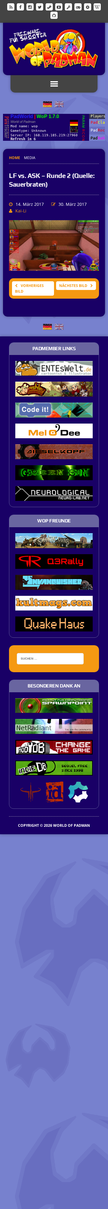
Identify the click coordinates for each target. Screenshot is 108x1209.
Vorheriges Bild (29, 288)
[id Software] (54, 798)
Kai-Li (20, 211)
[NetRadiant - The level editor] (54, 729)
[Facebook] (20, 6)
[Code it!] (54, 413)
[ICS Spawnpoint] (54, 709)
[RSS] (11, 6)
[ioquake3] (30, 798)
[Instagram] (30, 6)
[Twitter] (39, 6)
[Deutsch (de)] (47, 103)
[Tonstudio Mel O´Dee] (54, 434)
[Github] (54, 15)
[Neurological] (54, 497)
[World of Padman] (54, 49)
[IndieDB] (78, 6)
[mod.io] (87, 6)
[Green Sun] (54, 476)
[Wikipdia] (97, 6)
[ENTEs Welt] (54, 371)
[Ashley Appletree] (54, 392)
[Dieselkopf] (54, 455)
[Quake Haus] (54, 627)
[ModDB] (68, 6)
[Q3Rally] (54, 565)
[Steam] (49, 6)
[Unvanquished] (54, 585)
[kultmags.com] (54, 606)
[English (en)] (59, 103)
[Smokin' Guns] (54, 544)
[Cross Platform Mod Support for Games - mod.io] (78, 798)
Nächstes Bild (73, 285)
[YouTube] (59, 6)
